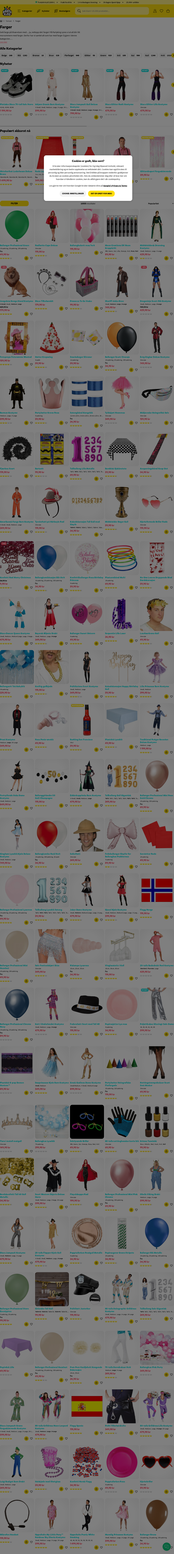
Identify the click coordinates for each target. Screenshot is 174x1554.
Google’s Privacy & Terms (115, 185)
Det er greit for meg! (101, 193)
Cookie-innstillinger (73, 193)
